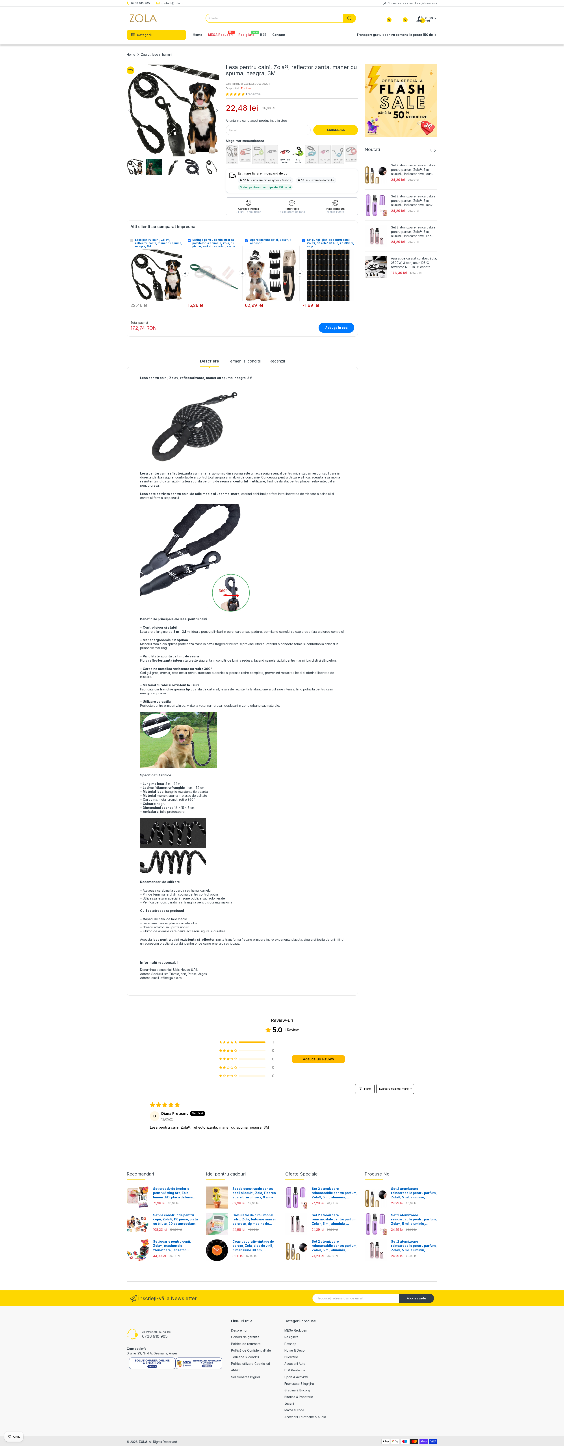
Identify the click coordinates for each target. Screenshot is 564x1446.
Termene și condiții (245, 1357)
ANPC (235, 1370)
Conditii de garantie (245, 1337)
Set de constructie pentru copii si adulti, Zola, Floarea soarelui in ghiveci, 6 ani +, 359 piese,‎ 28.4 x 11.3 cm (254, 1193)
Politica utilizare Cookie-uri (250, 1363)
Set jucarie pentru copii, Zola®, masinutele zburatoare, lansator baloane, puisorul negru (172, 1246)
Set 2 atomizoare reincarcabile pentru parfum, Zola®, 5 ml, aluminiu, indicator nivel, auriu (413, 169)
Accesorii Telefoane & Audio (305, 1417)
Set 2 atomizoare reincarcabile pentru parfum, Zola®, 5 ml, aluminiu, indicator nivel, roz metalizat (413, 231)
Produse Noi (377, 1174)
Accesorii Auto (294, 1363)
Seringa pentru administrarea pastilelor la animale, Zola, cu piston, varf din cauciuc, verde (213, 243)
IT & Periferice (294, 1370)
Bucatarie (291, 1357)
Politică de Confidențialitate (251, 1350)
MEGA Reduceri (295, 1330)
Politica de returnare (246, 1344)
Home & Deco (294, 1350)
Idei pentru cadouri (226, 1174)
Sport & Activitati (296, 1377)
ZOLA (143, 1442)
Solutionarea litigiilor (245, 1377)
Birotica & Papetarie (298, 1397)
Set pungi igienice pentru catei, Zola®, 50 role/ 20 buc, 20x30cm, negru (330, 243)
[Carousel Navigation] (433, 150)
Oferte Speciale (301, 1174)
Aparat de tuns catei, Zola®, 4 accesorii (270, 241)
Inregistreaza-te (426, 3)
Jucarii (289, 1403)
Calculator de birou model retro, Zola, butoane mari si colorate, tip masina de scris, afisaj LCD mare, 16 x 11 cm (254, 1219)
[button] (236, 94)
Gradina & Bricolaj (297, 1390)
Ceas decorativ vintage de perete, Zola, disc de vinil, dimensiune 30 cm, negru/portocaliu (253, 1246)
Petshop (290, 1344)
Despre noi (239, 1330)
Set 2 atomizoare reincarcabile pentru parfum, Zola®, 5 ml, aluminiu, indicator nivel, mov (413, 200)
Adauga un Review (318, 1059)
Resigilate (291, 1337)
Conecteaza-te (398, 3)
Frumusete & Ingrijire (299, 1383)
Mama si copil (294, 1410)
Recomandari (140, 1174)
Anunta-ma (336, 130)
